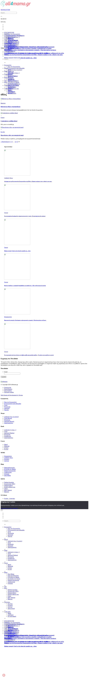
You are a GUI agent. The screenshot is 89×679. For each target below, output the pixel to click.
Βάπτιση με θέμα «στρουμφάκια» (11, 106)
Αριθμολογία (7, 472)
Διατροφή (6, 408)
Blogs (5, 77)
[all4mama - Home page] (16, 6)
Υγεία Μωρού (8, 418)
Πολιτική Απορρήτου (12, 508)
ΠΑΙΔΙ (6, 35)
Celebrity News (8, 51)
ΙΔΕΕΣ (6, 42)
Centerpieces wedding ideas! (9, 121)
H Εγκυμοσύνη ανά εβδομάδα (16, 68)
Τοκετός (6, 410)
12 (15, 141)
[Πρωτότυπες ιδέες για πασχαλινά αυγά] (12, 127)
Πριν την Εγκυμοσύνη (14, 34)
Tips (5, 80)
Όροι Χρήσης (8, 390)
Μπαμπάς (10, 77)
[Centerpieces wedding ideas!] (9, 113)
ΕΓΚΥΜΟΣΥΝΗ (9, 32)
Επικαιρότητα (8, 456)
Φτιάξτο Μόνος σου (13, 88)
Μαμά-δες (10, 48)
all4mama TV (8, 45)
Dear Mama (11, 79)
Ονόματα (6, 474)
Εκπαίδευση (7, 436)
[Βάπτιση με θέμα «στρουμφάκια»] (11, 98)
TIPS (5, 40)
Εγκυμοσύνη (7, 65)
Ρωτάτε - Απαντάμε (9, 498)
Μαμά (9, 76)
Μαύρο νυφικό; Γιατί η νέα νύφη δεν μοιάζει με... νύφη (20, 58)
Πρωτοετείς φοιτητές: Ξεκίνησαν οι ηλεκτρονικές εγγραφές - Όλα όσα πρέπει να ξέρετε (30, 50)
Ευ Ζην (6, 449)
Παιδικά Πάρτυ (8, 485)
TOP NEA (7, 43)
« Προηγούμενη (5, 141)
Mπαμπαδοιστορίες (13, 40)
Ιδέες (5, 82)
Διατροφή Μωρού (9, 421)
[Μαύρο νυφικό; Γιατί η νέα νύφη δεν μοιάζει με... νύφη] (17, 244)
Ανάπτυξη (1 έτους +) (14, 73)
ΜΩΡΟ (6, 34)
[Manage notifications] (3, 675)
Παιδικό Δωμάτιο (12, 43)
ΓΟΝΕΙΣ (6, 37)
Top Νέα (10, 87)
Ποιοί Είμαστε (8, 389)
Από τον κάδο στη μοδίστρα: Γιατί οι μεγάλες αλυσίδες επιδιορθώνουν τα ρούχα (27, 48)
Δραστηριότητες (8, 423)
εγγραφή (3, 376)
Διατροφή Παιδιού (13, 76)
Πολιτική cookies (9, 392)
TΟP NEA (7, 85)
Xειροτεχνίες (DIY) (13, 85)
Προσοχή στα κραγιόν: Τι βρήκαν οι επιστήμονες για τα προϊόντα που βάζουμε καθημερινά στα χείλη (34, 53)
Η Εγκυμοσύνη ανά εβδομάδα (12, 403)
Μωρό (6, 68)
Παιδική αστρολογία (9, 470)
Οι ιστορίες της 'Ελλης (14, 578)
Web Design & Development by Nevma (12, 395)
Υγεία (9, 71)
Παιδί (5, 71)
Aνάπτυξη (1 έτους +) (14, 37)
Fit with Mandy (12, 93)
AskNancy (11, 91)
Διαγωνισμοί (11, 608)
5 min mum (7, 88)
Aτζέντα (6, 461)
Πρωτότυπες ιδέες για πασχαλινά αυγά (12, 135)
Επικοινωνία (7, 387)
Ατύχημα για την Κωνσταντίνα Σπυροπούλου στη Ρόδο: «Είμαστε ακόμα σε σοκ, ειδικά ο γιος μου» (33, 54)
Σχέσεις (6, 447)
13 (17, 141)
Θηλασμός (7, 420)
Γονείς (6, 74)
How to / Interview (13, 46)
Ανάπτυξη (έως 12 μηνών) (15, 35)
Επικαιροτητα (8, 49)
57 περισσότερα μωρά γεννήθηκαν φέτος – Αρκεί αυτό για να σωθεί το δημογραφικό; (29, 47)
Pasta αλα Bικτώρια (13, 80)
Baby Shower (8, 490)
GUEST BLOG (8, 38)
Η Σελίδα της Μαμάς (13, 42)
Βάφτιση (6, 491)
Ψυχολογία (7, 407)
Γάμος (6, 488)
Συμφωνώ (3, 508)
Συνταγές (6, 459)
